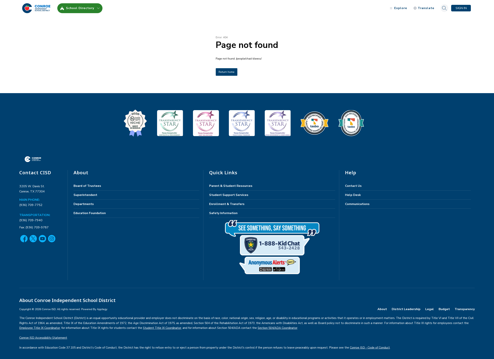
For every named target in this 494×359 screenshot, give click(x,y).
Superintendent (85, 195)
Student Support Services (228, 195)
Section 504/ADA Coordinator (277, 328)
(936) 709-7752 (30, 205)
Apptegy (102, 309)
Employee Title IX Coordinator (39, 328)
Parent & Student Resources (230, 186)
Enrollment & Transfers (226, 204)
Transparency (465, 309)
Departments (84, 204)
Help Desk (353, 195)
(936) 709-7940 (30, 220)
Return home (226, 72)
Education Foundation (90, 213)
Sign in (461, 8)
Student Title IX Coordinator (162, 328)
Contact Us (353, 186)
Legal (429, 309)
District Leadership (406, 309)
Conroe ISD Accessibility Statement (43, 338)
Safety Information (223, 213)
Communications (357, 204)
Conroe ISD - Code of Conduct (370, 348)
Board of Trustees (87, 186)
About (382, 309)
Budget (444, 309)
